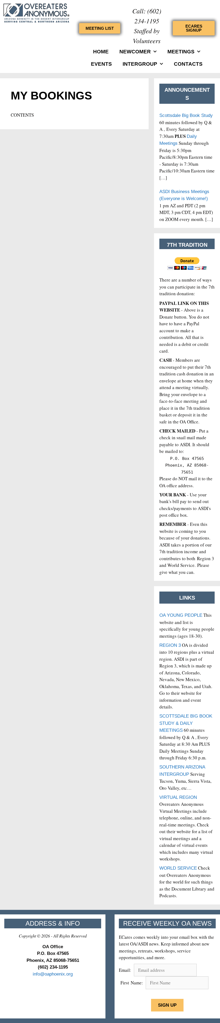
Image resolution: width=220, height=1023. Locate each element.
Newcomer (135, 51)
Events (101, 64)
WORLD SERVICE (178, 868)
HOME (101, 51)
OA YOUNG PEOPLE (180, 615)
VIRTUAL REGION (178, 797)
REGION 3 (170, 645)
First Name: (132, 983)
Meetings (181, 51)
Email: (126, 970)
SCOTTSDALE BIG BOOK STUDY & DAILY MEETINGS (185, 723)
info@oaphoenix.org (53, 974)
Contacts (188, 64)
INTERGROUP (140, 64)
